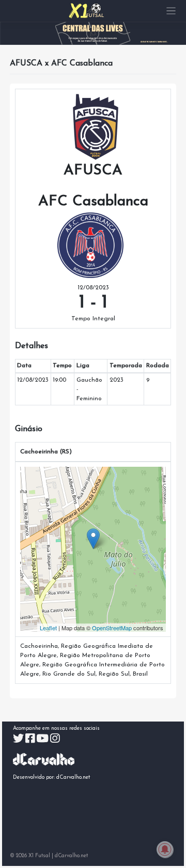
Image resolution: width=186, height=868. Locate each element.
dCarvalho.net (73, 777)
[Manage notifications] (165, 849)
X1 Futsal (39, 856)
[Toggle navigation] (171, 11)
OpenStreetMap (112, 628)
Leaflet (48, 628)
